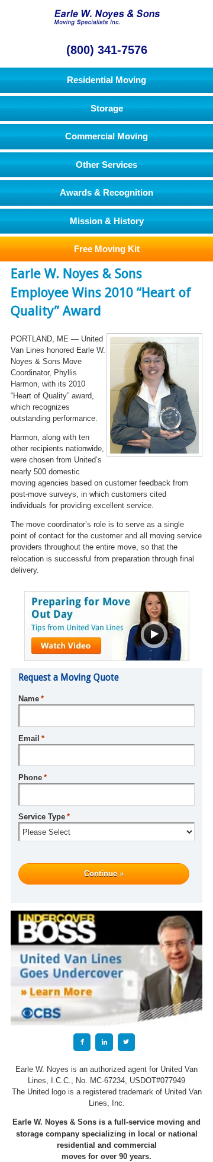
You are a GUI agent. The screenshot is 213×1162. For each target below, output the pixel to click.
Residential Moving (106, 80)
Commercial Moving (106, 136)
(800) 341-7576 (106, 49)
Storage (107, 108)
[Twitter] (126, 1042)
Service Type (44, 816)
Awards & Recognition (106, 192)
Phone (32, 777)
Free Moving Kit (107, 249)
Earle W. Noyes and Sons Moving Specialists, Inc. (106, 16)
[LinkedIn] (103, 1042)
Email (31, 738)
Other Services (106, 164)
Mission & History (107, 221)
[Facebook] (82, 1042)
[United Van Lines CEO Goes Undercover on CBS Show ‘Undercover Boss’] (106, 968)
